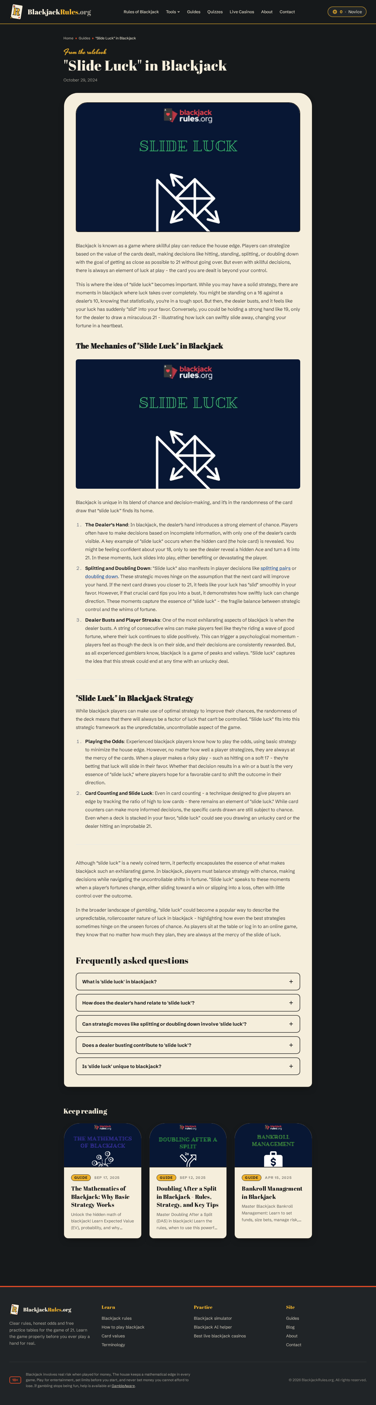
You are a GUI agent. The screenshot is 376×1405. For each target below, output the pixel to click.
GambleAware (123, 1386)
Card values (113, 1336)
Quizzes (215, 11)
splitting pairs (276, 568)
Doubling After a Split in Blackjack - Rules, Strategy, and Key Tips (188, 1196)
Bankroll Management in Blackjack (272, 1192)
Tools (171, 11)
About (267, 11)
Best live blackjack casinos (220, 1336)
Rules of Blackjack (141, 11)
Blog (290, 1327)
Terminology (113, 1344)
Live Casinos (242, 11)
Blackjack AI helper (213, 1327)
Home (68, 38)
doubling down (101, 576)
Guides (193, 11)
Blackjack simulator (213, 1318)
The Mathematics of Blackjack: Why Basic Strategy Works (100, 1196)
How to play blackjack (123, 1327)
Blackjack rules (117, 1318)
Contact (287, 11)
